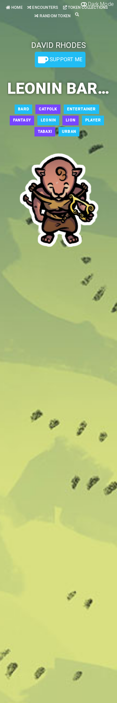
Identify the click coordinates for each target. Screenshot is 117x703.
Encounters (44, 7)
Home (16, 7)
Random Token (55, 16)
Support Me (65, 59)
